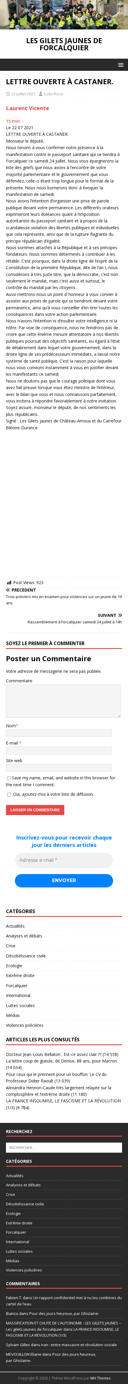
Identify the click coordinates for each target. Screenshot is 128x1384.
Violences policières (24, 1025)
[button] (120, 64)
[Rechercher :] (64, 1147)
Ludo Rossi (53, 93)
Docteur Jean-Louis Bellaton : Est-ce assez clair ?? (54, 1054)
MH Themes (100, 1378)
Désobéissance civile (26, 956)
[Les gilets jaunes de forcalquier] (64, 26)
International (18, 995)
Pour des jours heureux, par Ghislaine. (64, 1313)
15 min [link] (13, 121)
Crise (10, 945)
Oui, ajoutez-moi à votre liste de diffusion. (53, 794)
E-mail (12, 743)
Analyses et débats (24, 936)
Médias (13, 1015)
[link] (27, 108)
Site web (14, 760)
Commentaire (19, 681)
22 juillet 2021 (23, 93)
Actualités (15, 926)
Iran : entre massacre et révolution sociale (79, 1344)
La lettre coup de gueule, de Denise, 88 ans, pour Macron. (62, 1061)
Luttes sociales (20, 1005)
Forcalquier (16, 985)
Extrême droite (20, 975)
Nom (11, 725)
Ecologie (14, 965)
